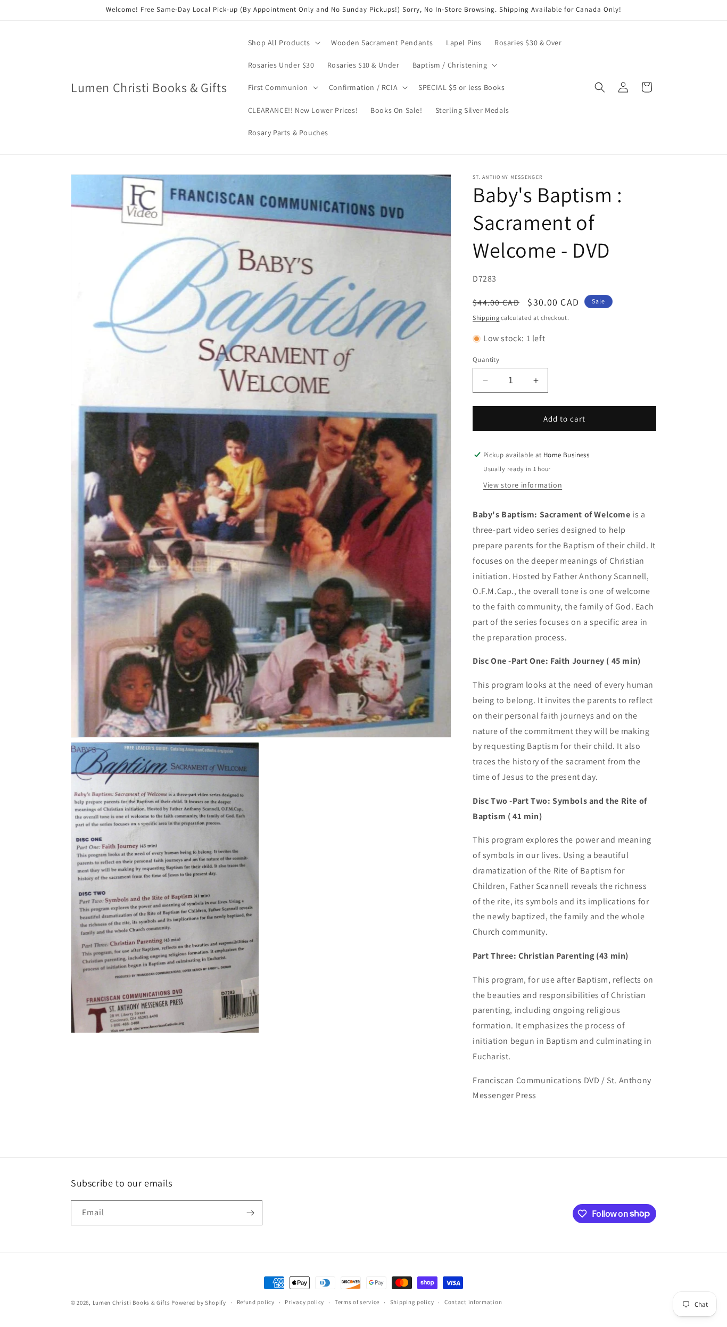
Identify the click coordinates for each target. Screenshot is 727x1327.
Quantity (486, 359)
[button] (283, 42)
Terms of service (357, 1302)
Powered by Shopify (198, 1302)
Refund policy (256, 1302)
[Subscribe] (250, 1212)
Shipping (486, 318)
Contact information (473, 1302)
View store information (522, 485)
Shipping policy (412, 1302)
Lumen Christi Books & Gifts (131, 1302)
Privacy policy (304, 1302)
